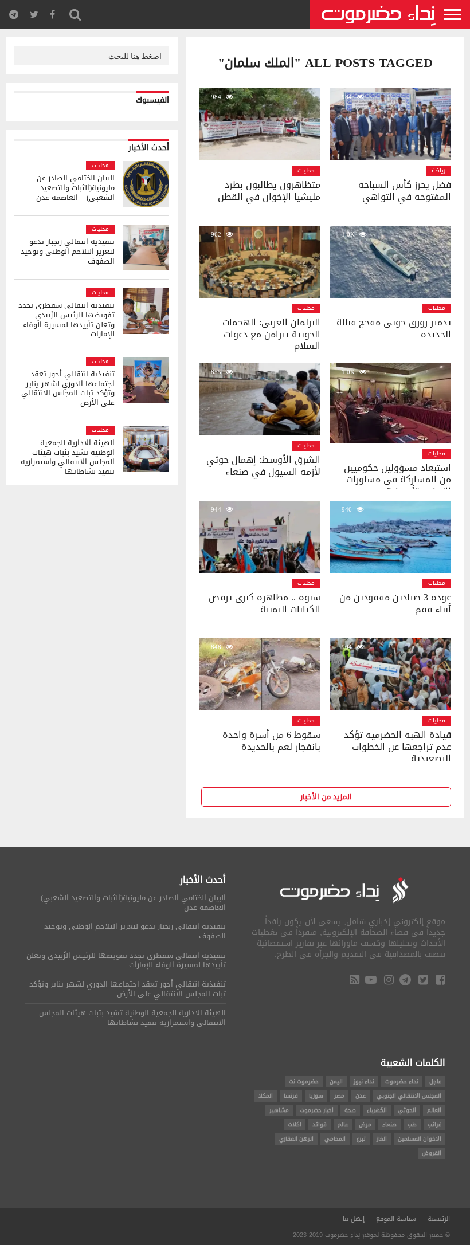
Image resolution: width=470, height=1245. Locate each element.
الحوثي (407, 1110)
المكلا (265, 1095)
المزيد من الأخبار (326, 797)
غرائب (434, 1124)
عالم (343, 1124)
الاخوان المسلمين (419, 1138)
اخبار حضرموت (317, 1110)
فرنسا (291, 1095)
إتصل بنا (354, 1219)
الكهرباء (377, 1110)
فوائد (319, 1124)
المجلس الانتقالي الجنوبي (409, 1095)
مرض (365, 1124)
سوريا (316, 1095)
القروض (431, 1153)
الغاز (382, 1138)
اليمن (336, 1081)
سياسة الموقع (396, 1219)
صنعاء (389, 1124)
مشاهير (279, 1110)
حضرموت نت (304, 1081)
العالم (434, 1110)
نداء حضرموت (401, 1081)
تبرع (361, 1138)
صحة (350, 1110)
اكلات (294, 1124)
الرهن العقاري (296, 1138)
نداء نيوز (364, 1081)
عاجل (435, 1081)
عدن (360, 1095)
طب (412, 1124)
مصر (339, 1095)
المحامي (335, 1138)
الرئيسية (439, 1219)
